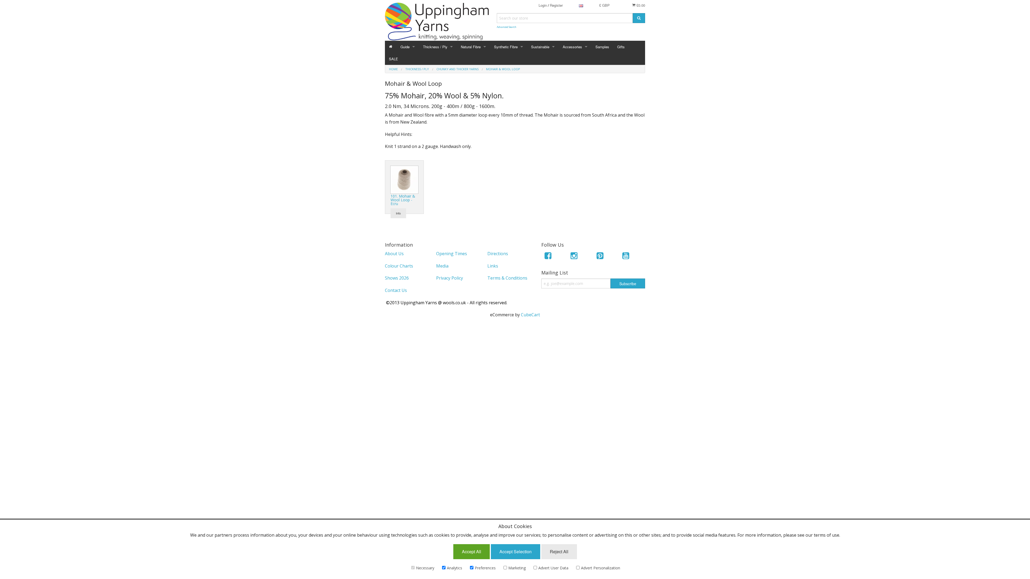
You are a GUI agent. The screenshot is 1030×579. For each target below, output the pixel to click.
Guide (405, 46)
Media (442, 266)
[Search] (639, 18)
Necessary (425, 567)
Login (543, 5)
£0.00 (640, 5)
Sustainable (540, 46)
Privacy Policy (449, 278)
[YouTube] (626, 256)
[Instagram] (574, 256)
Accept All (471, 551)
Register (556, 5)
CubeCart (530, 315)
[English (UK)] (581, 5)
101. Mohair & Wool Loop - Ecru (403, 200)
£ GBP (604, 5)
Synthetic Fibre (506, 46)
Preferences (485, 567)
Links (492, 266)
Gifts (621, 46)
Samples (602, 46)
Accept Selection (515, 551)
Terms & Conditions (507, 278)
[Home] (390, 47)
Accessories (572, 46)
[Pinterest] (600, 256)
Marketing (517, 567)
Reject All (559, 551)
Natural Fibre (471, 46)
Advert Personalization (600, 567)
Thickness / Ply (435, 46)
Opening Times (451, 254)
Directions (497, 254)
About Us (394, 254)
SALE (393, 58)
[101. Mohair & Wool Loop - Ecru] (404, 179)
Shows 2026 (397, 278)
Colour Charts (399, 266)
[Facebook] (548, 256)
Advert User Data (553, 567)
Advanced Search (506, 27)
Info (398, 213)
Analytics (454, 567)
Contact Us (396, 290)
